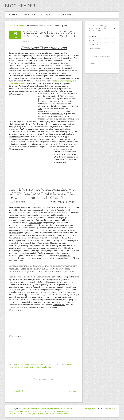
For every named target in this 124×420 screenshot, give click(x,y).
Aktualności (13, 15)
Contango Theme (90, 409)
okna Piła (15, 367)
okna (67, 364)
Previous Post (16, 391)
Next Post (73, 391)
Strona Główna (65, 15)
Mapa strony (30, 15)
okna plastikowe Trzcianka (29, 367)
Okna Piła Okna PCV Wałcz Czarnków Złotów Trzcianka (36, 364)
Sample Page (47, 15)
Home (11, 25)
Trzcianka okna (45, 367)
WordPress (111, 409)
